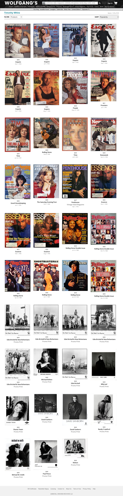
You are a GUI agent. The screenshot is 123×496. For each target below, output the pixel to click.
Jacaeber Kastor (44, 9)
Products (14, 17)
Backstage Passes (68, 6)
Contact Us (61, 489)
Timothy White (12, 12)
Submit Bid (60, 9)
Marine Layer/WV (40, 6)
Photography (31, 6)
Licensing (53, 489)
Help (94, 489)
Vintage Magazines (80, 6)
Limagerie (53, 9)
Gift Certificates (32, 489)
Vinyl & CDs (90, 6)
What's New (67, 9)
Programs (59, 6)
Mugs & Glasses (109, 6)
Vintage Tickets (51, 6)
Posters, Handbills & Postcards (18, 6)
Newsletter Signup (43, 489)
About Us (68, 489)
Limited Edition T (76, 9)
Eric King (36, 9)
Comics (97, 6)
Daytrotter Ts (85, 9)
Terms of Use (77, 489)
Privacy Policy (87, 489)
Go (99, 3)
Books (101, 6)
